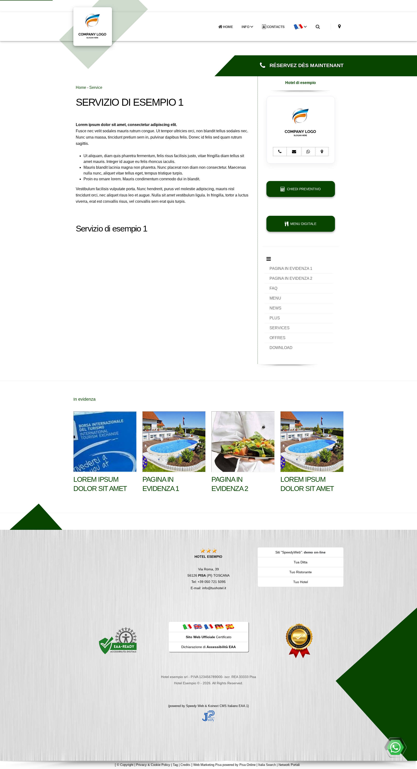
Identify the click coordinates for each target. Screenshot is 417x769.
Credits (185, 765)
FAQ (273, 288)
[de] (219, 627)
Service (95, 87)
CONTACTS (275, 27)
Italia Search (267, 765)
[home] (105, 26)
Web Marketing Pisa (207, 765)
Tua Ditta (300, 562)
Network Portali (289, 765)
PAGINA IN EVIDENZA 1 (291, 268)
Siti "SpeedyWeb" (288, 552)
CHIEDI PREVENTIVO (303, 189)
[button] (300, 27)
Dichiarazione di (208, 647)
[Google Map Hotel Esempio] (339, 26)
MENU (275, 298)
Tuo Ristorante (300, 572)
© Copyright (125, 765)
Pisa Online (247, 765)
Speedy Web (195, 706)
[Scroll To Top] (409, 763)
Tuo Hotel (300, 582)
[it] (187, 627)
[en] (198, 627)
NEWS (275, 308)
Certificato (208, 637)
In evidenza (84, 399)
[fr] (208, 627)
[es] (230, 627)
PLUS (275, 318)
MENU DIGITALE (302, 224)
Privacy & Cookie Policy (153, 765)
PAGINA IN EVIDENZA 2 (291, 278)
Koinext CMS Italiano (223, 706)
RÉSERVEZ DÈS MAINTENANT (304, 65)
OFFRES (277, 338)
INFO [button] (246, 27)
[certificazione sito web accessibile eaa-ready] (117, 641)
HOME (227, 27)
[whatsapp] (395, 747)
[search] (317, 27)
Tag (175, 765)
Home (81, 87)
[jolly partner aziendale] (208, 716)
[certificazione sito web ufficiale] (299, 641)
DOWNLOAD (281, 348)
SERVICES (280, 328)
